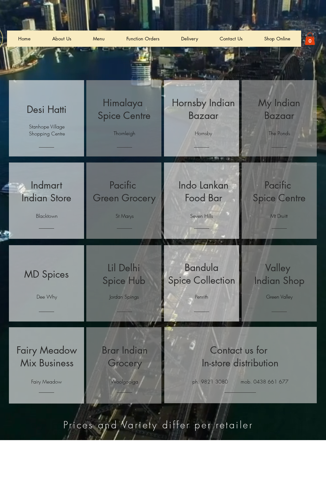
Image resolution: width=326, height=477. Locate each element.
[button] (310, 38)
